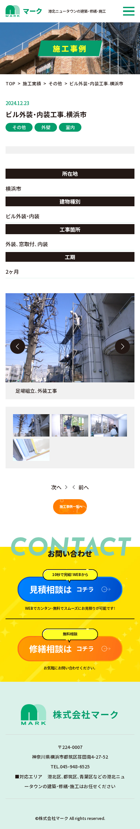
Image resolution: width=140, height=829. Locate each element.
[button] (122, 346)
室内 (70, 127)
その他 (19, 127)
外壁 (45, 127)
